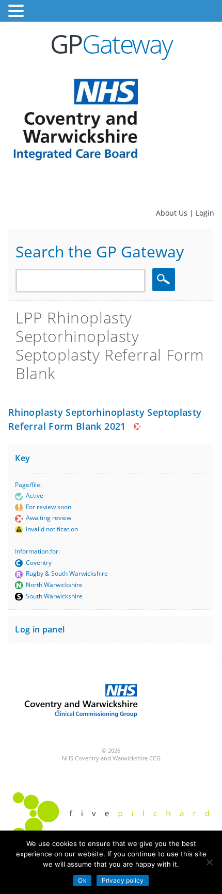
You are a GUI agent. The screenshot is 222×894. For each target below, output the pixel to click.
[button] (17, 11)
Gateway (111, 43)
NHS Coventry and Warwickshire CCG (111, 758)
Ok (82, 880)
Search (165, 279)
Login (205, 213)
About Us (172, 213)
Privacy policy (123, 880)
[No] (209, 862)
